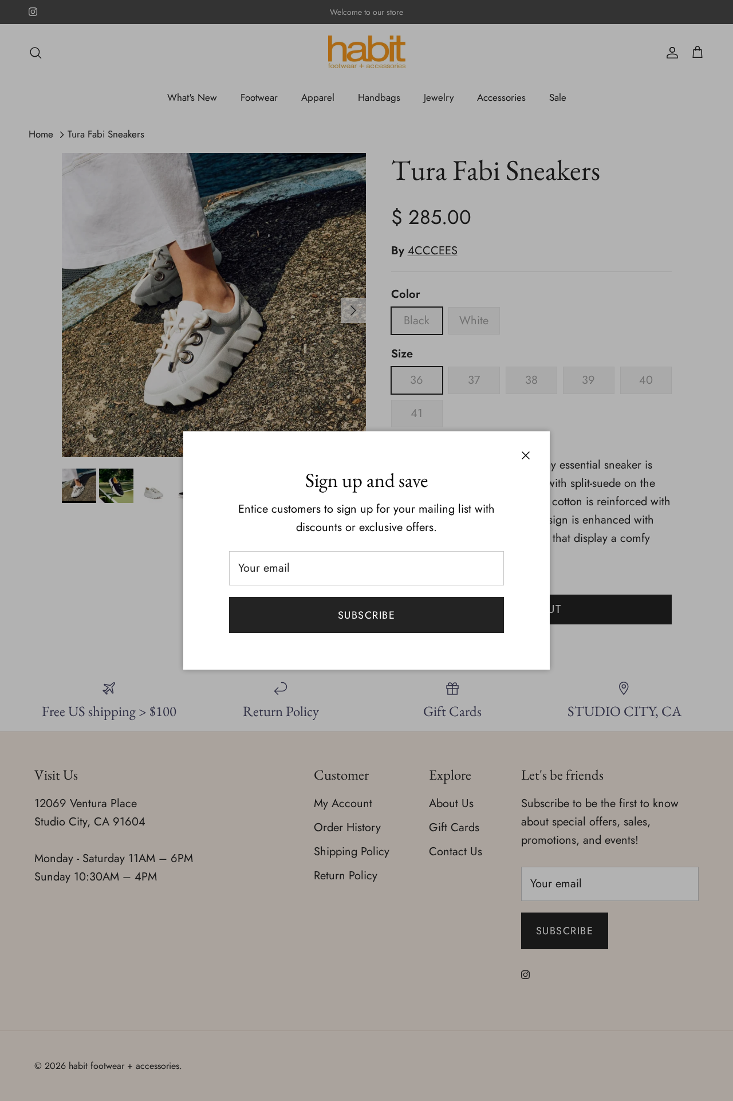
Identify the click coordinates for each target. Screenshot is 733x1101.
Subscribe (366, 615)
